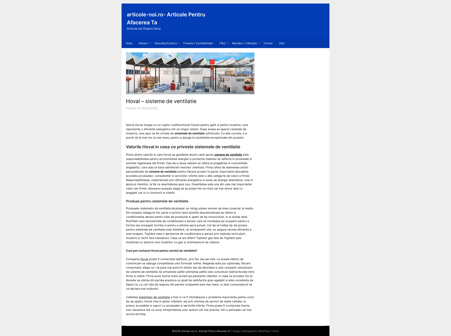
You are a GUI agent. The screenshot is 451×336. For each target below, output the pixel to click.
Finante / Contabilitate (198, 43)
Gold (129, 43)
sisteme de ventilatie (228, 154)
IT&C (222, 43)
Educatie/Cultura (166, 43)
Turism (268, 43)
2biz (282, 43)
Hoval (144, 259)
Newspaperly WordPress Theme (260, 330)
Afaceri (143, 43)
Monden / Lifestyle (244, 43)
